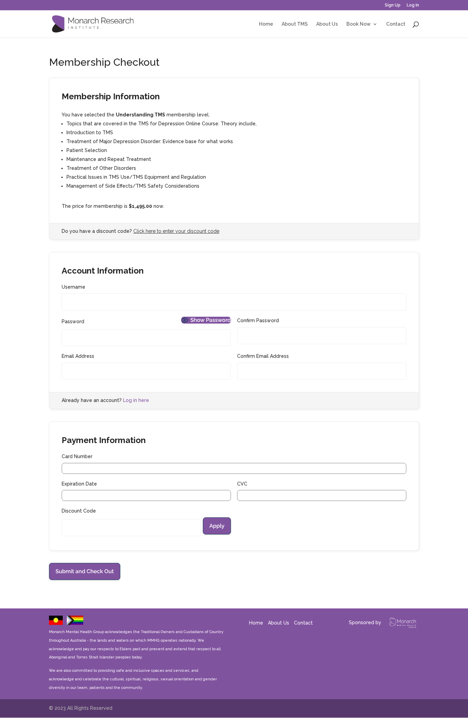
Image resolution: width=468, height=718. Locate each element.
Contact (395, 24)
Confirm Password (258, 320)
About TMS (295, 24)
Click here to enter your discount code (176, 231)
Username (73, 287)
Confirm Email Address (263, 356)
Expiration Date (79, 484)
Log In (413, 5)
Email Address (78, 356)
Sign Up (393, 5)
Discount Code (79, 511)
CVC (242, 484)
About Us (327, 24)
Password (73, 321)
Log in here (136, 400)
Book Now (358, 24)
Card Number (77, 456)
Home (266, 24)
